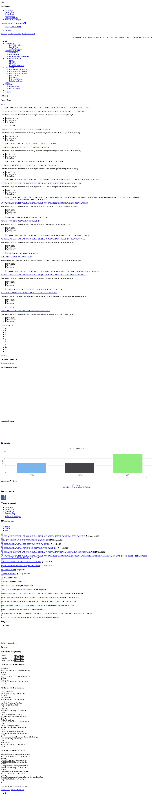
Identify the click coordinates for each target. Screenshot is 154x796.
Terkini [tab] (7, 527)
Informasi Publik (14, 88)
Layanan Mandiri (7, 23)
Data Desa (8, 68)
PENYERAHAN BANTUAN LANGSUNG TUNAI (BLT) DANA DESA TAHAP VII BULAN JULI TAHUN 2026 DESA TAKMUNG (48, 552)
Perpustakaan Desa (11, 18)
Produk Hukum (14, 86)
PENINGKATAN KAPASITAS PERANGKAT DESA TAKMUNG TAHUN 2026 (29, 165)
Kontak (7, 83)
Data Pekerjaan (14, 75)
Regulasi (8, 84)
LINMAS (12, 64)
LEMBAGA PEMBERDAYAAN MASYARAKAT (18, 589)
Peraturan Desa (10, 16)
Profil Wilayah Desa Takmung (11, 585)
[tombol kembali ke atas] (1, 783)
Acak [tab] (7, 530)
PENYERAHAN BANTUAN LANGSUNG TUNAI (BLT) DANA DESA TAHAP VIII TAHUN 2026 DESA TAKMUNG (43, 536)
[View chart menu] (151, 449)
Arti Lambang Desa (15, 49)
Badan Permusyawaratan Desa (19, 56)
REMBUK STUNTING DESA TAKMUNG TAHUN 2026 (21, 221)
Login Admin (19, 23)
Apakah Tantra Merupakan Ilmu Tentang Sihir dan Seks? (20, 566)
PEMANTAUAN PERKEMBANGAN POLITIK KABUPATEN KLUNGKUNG (29, 293)
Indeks (3, 104)
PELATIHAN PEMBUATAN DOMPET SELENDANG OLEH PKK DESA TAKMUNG (31, 601)
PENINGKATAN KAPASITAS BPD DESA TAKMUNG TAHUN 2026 (25, 147)
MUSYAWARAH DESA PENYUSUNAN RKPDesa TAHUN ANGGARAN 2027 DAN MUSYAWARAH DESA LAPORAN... (45, 203)
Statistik (6, 443)
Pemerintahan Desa (11, 51)
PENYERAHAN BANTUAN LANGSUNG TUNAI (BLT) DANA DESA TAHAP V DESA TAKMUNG (37, 593)
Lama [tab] (7, 625)
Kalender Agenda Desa (9, 638)
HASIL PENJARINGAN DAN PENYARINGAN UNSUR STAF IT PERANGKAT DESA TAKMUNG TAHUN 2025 (41, 613)
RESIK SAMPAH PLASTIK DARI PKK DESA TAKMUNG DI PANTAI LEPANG (30, 605)
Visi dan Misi (13, 52)
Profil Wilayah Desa (16, 45)
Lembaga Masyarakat (12, 58)
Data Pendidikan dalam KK (18, 71)
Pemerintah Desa (14, 54)
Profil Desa (9, 43)
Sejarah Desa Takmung (8, 574)
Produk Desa (9, 14)
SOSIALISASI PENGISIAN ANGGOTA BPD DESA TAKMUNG (24, 617)
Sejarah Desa (13, 47)
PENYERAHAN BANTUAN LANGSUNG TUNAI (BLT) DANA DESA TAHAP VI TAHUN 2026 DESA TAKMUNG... (43, 239)
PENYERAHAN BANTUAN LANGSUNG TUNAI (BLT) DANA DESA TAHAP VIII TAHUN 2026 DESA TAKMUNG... (44, 111)
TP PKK (12, 62)
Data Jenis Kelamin (15, 79)
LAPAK (8, 92)
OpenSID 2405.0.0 (17, 790)
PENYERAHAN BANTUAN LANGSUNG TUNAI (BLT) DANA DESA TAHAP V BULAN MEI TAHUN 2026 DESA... (43, 275)
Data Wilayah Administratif (18, 69)
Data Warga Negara (15, 81)
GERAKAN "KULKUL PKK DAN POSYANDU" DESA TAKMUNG (25, 129)
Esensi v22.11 (5, 790)
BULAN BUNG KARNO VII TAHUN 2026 (16, 257)
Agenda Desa (9, 12)
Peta (6, 90)
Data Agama (13, 77)
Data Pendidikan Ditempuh (18, 73)
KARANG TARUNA (16, 66)
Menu (5, 96)
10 (6, 347)
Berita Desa (9, 10)
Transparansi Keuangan (13, 19)
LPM (11, 60)
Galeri (5, 647)
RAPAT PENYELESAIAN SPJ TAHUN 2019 (17, 609)
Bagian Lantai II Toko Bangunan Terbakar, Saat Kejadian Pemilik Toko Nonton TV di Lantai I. (32, 597)
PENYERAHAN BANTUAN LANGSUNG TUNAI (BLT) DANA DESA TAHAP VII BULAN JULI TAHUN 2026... (41, 183)
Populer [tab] (7, 528)
